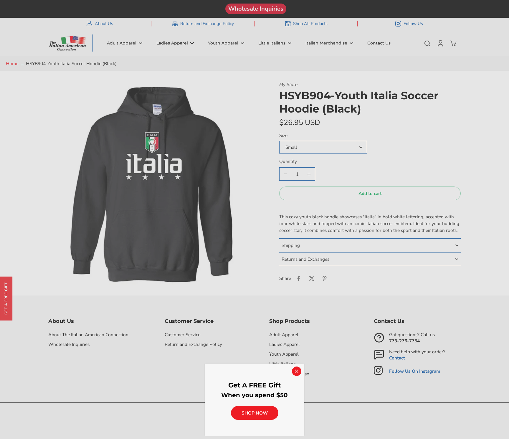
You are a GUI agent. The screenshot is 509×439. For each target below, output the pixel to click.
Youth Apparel (284, 354)
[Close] (296, 371)
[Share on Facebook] (298, 278)
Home (12, 63)
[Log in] (440, 43)
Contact (397, 358)
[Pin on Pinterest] (324, 278)
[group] (151, 184)
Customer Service (182, 334)
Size (283, 135)
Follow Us (413, 24)
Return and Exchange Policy (207, 24)
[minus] (285, 174)
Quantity (288, 161)
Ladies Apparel (284, 344)
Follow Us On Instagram (414, 371)
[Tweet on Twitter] (311, 278)
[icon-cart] (453, 43)
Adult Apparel (283, 334)
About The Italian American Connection (88, 334)
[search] (427, 43)
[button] (370, 193)
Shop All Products (310, 24)
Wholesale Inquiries (255, 9)
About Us (104, 24)
